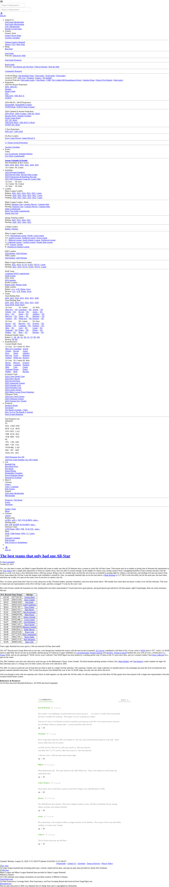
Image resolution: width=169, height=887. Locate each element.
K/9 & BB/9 (24, 525)
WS (18, 265)
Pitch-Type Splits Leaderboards (17, 211)
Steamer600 (9, 105)
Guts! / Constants (11, 487)
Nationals (9, 330)
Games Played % (28, 138)
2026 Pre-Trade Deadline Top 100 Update (21, 460)
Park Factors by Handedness (16, 542)
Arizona (13, 244)
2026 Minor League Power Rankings (19, 392)
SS (21, 337)
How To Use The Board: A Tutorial (19, 412)
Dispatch (30, 78)
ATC (7, 93)
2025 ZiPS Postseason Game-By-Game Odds (23, 179)
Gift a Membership (12, 27)
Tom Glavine (29, 624)
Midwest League (15, 240)
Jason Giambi (29, 600)
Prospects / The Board (13, 500)
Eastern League (15, 238)
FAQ (13, 44)
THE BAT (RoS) (11, 122)
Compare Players (30, 204)
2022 (22, 165)
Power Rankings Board (14, 475)
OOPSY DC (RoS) (12, 125)
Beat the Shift (54, 67)
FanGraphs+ (61, 76)
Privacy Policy (107, 863)
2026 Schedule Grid (13, 385)
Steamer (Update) (24, 116)
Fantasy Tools (10, 509)
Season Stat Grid (11, 213)
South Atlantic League (31, 240)
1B (15, 337)
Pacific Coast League (35, 236)
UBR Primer (15, 533)
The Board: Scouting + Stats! (16, 410)
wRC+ (14, 520)
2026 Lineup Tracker (13, 390)
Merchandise (10, 496)
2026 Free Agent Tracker (14, 396)
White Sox (23, 318)
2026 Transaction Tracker (15, 383)
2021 (27, 165)
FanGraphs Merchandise (14, 24)
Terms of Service (93, 863)
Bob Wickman (29, 639)
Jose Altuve (7, 571)
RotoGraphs (9, 64)
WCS (36, 265)
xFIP (10, 525)
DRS (18, 529)
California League (14, 242)
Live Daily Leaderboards (14, 156)
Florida (20, 244)
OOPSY (8, 98)
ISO (19, 520)
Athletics (36, 314)
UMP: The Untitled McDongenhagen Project (64, 80)
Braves (8, 323)
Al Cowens (100, 650)
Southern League (28, 238)
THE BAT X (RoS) (27, 122)
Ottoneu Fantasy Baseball (15, 42)
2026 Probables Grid (13, 388)
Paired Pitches (10, 471)
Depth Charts (10, 91)
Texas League (41, 238)
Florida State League (44, 242)
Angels (35, 310)
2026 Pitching (21, 253)
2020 (32, 165)
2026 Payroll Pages (12, 381)
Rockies (36, 332)
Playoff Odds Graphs (29, 175)
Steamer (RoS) (10, 116)
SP (13, 339)
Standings (9, 504)
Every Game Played (13, 138)
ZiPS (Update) (20, 114)
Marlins (8, 326)
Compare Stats (43, 204)
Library (8, 484)
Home (22, 289)
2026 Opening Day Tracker (15, 401)
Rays (7, 314)
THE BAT (9, 96)
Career (39, 193)
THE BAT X (19, 96)
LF (28, 337)
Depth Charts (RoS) (13, 118)
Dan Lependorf (8, 562)
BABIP (16, 525)
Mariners (36, 316)
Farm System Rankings (14, 414)
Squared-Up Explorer (13, 478)
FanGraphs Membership (14, 22)
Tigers (21, 314)
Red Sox (8, 316)
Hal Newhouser (29, 612)
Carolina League (29, 242)
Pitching (15, 229)
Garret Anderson (29, 605)
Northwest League (48, 240)
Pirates (21, 330)
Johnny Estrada (29, 617)
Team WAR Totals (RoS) (15, 305)
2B (18, 337)
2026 (14, 193)
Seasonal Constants (12, 538)
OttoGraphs (118, 80)
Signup (8, 44)
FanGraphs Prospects (13, 60)
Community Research (13, 71)
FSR (22, 529)
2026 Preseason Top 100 (14, 457)
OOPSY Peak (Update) (25, 107)
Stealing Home (89, 80)
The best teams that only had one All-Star (35, 556)
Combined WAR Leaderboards (17, 273)
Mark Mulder (124, 661)
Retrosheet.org (5, 884)
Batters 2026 (10, 285)
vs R (17, 289)
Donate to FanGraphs (13, 29)
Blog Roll (9, 49)
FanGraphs (9, 53)
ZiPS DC (13, 87)
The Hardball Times (26, 76)
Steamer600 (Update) (23, 105)
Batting (8, 229)
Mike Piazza (29, 615)
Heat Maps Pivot (11, 466)
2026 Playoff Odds (12, 175)
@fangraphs (61, 863)
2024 (12, 165)
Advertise (81, 863)
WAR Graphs (10, 276)
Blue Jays (9, 310)
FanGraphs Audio (28, 80)
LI (27, 533)
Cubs (21, 328)
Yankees (8, 318)
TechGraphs (50, 76)
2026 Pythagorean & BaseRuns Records (20, 177)
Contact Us (71, 863)
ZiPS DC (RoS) (33, 114)
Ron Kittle (29, 602)
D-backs (36, 323)
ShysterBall (47, 78)
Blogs (7, 511)
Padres (35, 330)
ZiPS (7, 87)
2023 (17, 165)
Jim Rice (109, 653)
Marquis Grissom (29, 627)
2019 (37, 165)
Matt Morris (29, 610)
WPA (23, 533)
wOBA (8, 520)
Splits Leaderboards (12, 209)
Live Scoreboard (11, 154)
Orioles (8, 312)
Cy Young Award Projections (16, 143)
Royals (21, 312)
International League (18, 236)
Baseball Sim (10, 464)
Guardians (23, 310)
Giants (35, 328)
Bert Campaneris (29, 634)
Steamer (8, 89)
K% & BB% (27, 520)
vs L (13, 289)
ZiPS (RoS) (9, 114)
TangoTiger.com (6, 879)
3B (25, 337)
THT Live (22, 78)
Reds (21, 332)
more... (36, 520)
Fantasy (38, 78)
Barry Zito (29, 642)
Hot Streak (9, 469)
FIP (6, 525)
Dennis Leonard (120, 653)
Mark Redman (109, 575)
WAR (7, 533)
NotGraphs (39, 76)
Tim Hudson (138, 661)
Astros (35, 312)
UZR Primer (10, 529)
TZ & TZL (29, 529)
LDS (30, 265)
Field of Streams (41, 67)
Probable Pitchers (26, 154)
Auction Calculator (12, 38)
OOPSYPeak (10, 107)
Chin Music (40, 80)
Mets (7, 328)
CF (31, 337)
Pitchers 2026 (21, 285)
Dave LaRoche (158, 655)
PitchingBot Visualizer (14, 473)
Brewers (22, 323)
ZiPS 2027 (9, 131)
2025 (7, 165)
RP (16, 339)
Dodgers (36, 326)
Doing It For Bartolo (104, 80)
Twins (21, 316)
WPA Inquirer (10, 280)
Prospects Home (11, 405)
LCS (24, 265)
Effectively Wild (19, 56)
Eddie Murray (29, 629)
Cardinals (22, 326)
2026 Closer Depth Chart (15, 376)
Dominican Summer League (18, 247)
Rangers (36, 318)
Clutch (32, 533)
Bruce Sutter (29, 637)
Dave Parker (29, 607)
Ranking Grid (17, 204)
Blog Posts (20, 44)
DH (38, 337)
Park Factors (10, 489)
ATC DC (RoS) (11, 120)
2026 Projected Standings (15, 172)
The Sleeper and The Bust (23, 67)
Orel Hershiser (29, 622)
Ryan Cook (29, 632)
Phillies (8, 332)
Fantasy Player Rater (13, 35)
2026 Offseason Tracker (14, 399)
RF (35, 337)
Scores (7, 502)
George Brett (29, 597)
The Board (9, 408)
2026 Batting (10, 253)
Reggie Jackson (96, 653)
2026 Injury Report (12, 379)
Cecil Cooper (29, 619)
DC (16, 310)
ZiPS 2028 (18, 131)
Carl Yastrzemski (82, 653)
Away (28, 289)
